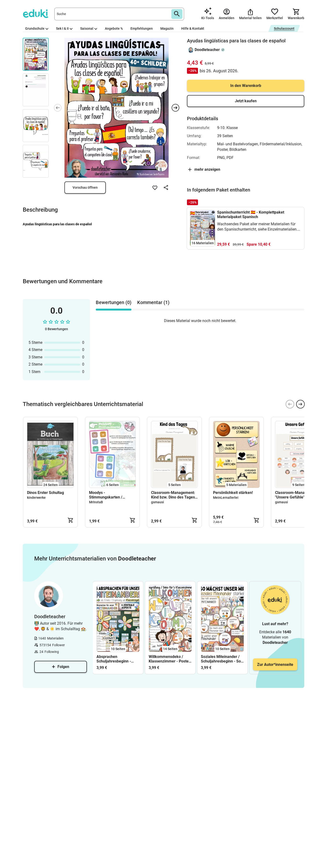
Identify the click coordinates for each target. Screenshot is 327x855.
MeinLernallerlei (225, 497)
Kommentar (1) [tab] (153, 302)
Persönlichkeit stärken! (233, 492)
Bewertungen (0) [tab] (113, 302)
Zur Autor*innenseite (275, 664)
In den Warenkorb (245, 85)
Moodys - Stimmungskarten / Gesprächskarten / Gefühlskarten (105, 494)
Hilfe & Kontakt (192, 28)
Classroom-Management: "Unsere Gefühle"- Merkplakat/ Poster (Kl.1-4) (297, 494)
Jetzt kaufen (246, 101)
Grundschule (35, 28)
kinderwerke (36, 497)
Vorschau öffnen (85, 187)
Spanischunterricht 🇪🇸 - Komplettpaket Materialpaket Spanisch (250, 214)
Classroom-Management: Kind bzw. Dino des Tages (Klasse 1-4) (173, 494)
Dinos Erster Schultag (45, 492)
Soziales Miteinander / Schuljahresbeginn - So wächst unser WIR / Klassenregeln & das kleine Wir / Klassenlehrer (221, 658)
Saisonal (86, 28)
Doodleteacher (207, 49)
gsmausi (157, 502)
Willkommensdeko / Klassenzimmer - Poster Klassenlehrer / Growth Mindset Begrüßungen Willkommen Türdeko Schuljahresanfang (169, 658)
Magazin (167, 28)
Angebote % (114, 28)
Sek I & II (62, 28)
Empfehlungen (141, 28)
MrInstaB (96, 502)
